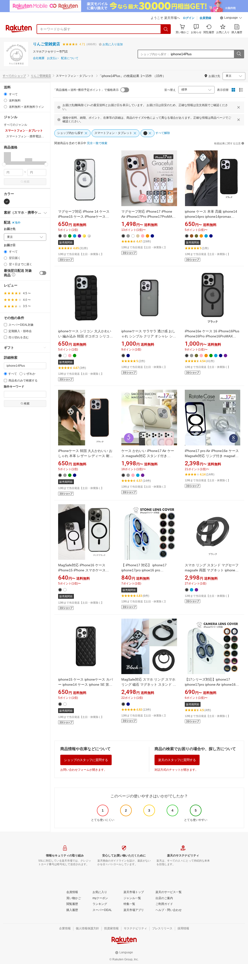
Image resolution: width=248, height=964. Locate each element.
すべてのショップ (14, 76)
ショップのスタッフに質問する (86, 760)
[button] (231, 18)
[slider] (4, 164)
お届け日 (10, 245)
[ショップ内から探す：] (239, 54)
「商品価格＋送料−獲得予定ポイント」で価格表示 (86, 90)
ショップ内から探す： (155, 54)
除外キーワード (14, 386)
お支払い (53, 58)
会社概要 (39, 58)
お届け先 (10, 229)
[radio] (5, 94)
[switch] (42, 273)
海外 (18, 222)
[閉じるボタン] (238, 107)
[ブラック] (7, 201)
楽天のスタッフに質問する (177, 760)
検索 (27, 181)
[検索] (166, 29)
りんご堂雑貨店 (46, 44)
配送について (69, 58)
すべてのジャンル (15, 124)
